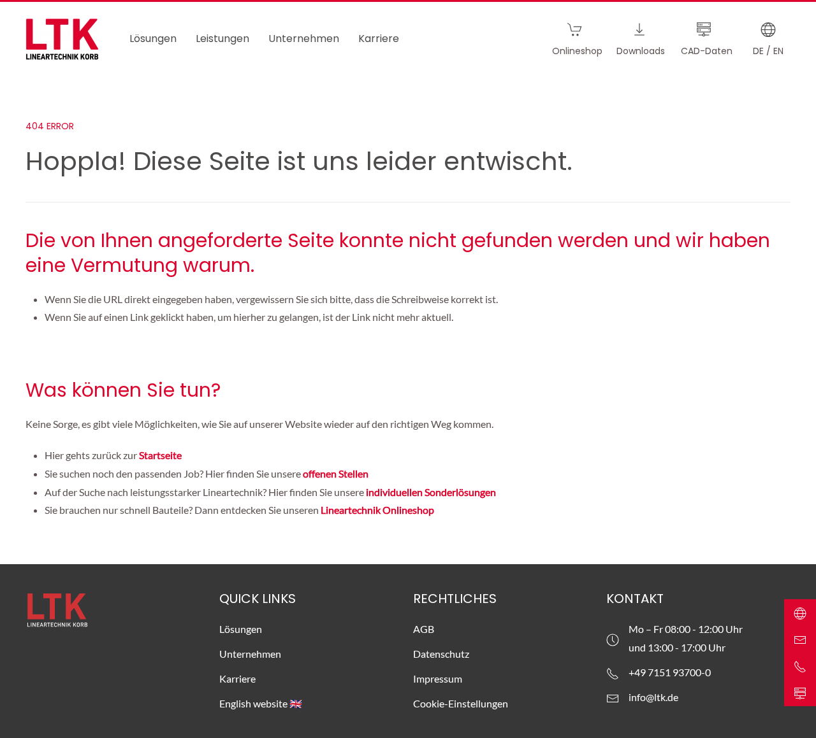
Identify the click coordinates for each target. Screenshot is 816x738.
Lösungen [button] (153, 38)
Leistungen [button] (222, 38)
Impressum (437, 678)
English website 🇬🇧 (260, 703)
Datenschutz (441, 654)
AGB (423, 629)
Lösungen (240, 629)
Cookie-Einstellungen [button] (460, 703)
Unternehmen (250, 654)
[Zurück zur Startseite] (62, 38)
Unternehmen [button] (303, 38)
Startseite (161, 455)
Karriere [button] (378, 38)
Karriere (237, 678)
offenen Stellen (335, 473)
